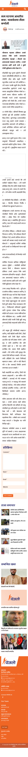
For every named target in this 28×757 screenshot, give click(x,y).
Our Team (4, 727)
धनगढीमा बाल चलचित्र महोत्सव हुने (10, 607)
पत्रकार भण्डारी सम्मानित (7, 651)
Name (5, 472)
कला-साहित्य (3, 735)
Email (5, 479)
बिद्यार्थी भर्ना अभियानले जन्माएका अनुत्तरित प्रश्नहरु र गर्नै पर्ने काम (14, 629)
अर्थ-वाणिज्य (3, 738)
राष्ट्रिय (2, 736)
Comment (6, 452)
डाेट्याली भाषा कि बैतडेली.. (8, 586)
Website (5, 487)
